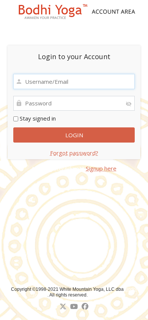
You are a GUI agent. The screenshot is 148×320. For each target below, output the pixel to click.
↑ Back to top (103, 295)
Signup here (101, 168)
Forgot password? (74, 152)
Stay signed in (37, 118)
